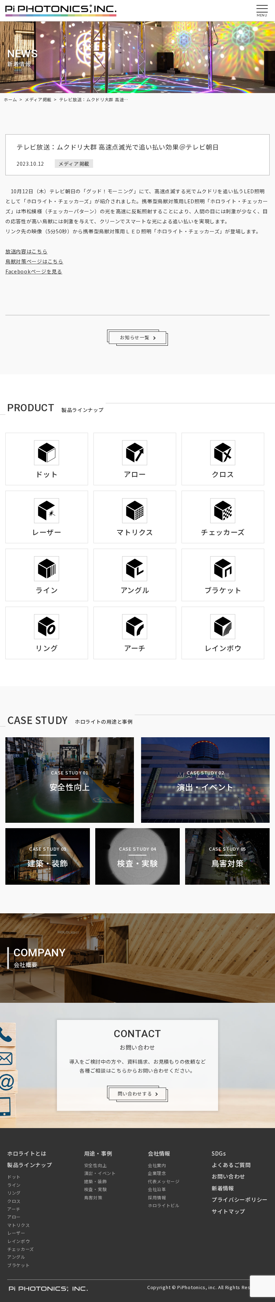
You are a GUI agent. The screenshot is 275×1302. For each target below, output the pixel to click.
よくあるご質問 (231, 1165)
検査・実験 (95, 1189)
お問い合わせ (228, 1176)
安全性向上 (95, 1165)
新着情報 (223, 1188)
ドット (14, 1177)
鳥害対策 (93, 1197)
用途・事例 (98, 1153)
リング (14, 1193)
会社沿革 (157, 1189)
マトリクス (18, 1225)
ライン (14, 1185)
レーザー (16, 1233)
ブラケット (18, 1265)
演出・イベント (100, 1173)
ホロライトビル (164, 1205)
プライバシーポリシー (240, 1199)
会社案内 (157, 1165)
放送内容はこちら (26, 251)
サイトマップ (228, 1211)
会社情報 (159, 1153)
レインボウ (18, 1241)
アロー (14, 1217)
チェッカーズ (20, 1249)
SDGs (219, 1153)
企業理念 (157, 1173)
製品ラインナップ (29, 1165)
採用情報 (157, 1197)
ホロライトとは (27, 1153)
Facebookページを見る (33, 271)
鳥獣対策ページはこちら (34, 261)
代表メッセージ (164, 1181)
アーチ (13, 1209)
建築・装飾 (95, 1181)
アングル (16, 1257)
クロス (14, 1201)
